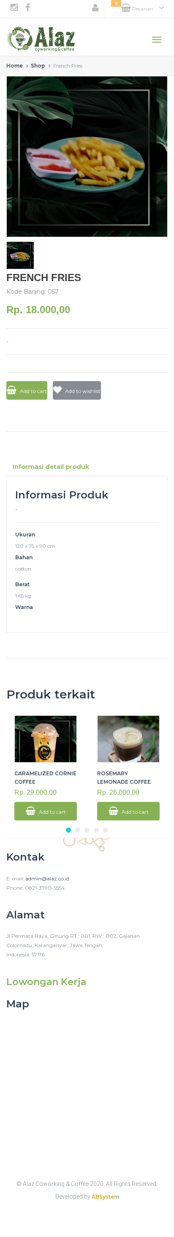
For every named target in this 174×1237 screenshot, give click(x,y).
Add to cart (33, 391)
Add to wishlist (82, 391)
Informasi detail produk (51, 467)
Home (14, 65)
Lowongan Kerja (46, 982)
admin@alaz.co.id (47, 878)
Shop (38, 65)
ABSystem (105, 1197)
